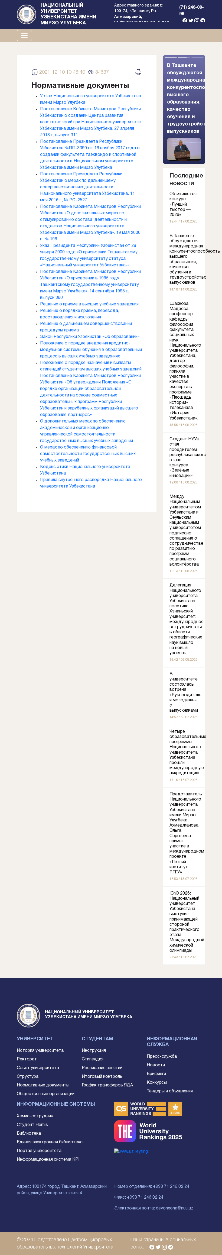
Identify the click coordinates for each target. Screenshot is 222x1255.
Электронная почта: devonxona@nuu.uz (153, 1208)
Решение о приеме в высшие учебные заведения (89, 304)
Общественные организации (45, 1094)
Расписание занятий (102, 1068)
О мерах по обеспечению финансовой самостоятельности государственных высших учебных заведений (88, 454)
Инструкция (94, 1051)
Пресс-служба (162, 1057)
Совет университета (38, 1068)
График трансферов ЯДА (107, 1085)
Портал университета (39, 1151)
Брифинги (156, 1074)
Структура (27, 1077)
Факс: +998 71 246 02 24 (138, 1197)
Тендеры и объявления (170, 1091)
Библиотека (29, 1133)
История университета (40, 1051)
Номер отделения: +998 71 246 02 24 (151, 1187)
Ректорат (27, 1059)
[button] (194, 109)
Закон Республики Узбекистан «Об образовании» (89, 337)
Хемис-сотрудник (35, 1116)
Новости (156, 1065)
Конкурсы (157, 1083)
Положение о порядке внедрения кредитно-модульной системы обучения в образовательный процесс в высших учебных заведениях (91, 349)
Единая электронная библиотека (50, 1142)
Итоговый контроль (102, 1077)
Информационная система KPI (48, 1160)
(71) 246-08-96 (191, 11)
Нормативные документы (43, 1085)
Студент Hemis (32, 1125)
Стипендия (92, 1059)
